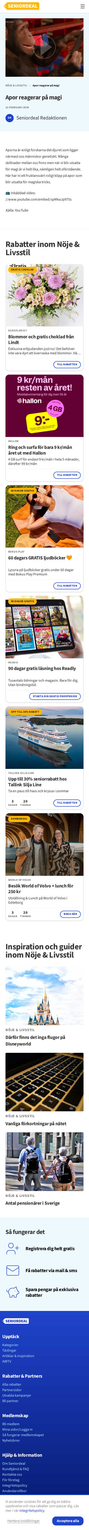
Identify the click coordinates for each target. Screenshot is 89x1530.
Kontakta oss (12, 1474)
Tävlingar (9, 1350)
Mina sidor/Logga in (17, 1429)
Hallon (13, 441)
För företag (10, 1479)
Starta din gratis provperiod (55, 696)
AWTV (6, 1361)
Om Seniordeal (13, 1463)
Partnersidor (12, 1389)
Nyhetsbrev (11, 1440)
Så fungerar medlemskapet (23, 1434)
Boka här (70, 914)
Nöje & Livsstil (16, 85)
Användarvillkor (14, 1490)
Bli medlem (10, 1424)
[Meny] (82, 6)
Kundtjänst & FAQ (15, 1469)
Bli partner (10, 1400)
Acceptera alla (68, 1520)
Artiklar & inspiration (18, 1355)
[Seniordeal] (22, 6)
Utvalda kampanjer (16, 1395)
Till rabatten (67, 364)
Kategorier (10, 1344)
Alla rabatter (11, 1384)
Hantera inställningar (23, 1520)
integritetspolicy (31, 1510)
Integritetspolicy (14, 1485)
